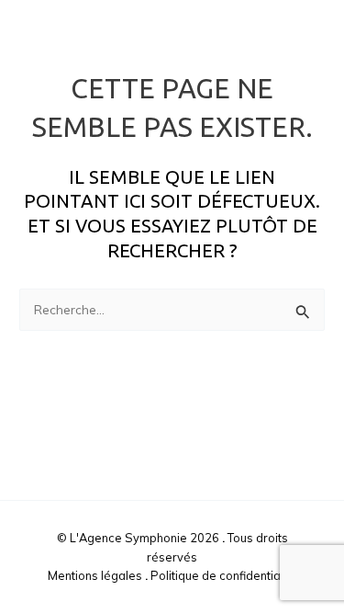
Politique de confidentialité (223, 575)
